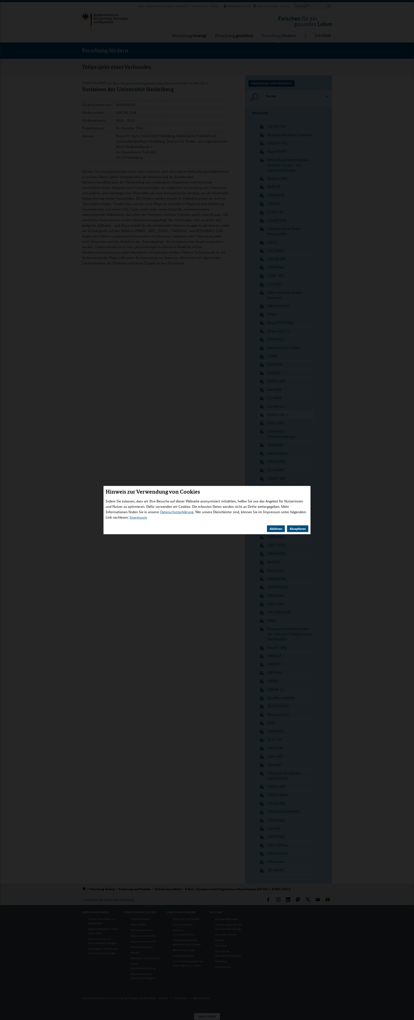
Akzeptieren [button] (298, 528)
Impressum (138, 517)
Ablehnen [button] (276, 528)
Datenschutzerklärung (176, 512)
